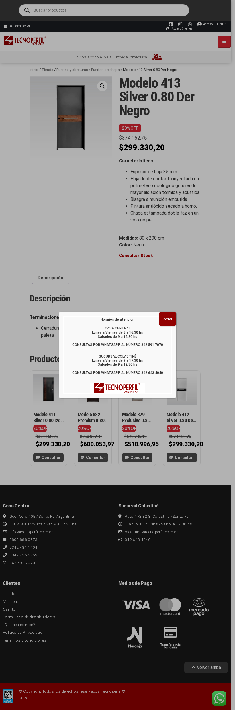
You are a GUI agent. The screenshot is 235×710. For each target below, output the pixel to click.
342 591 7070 (152, 345)
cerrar (167, 319)
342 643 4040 (152, 373)
